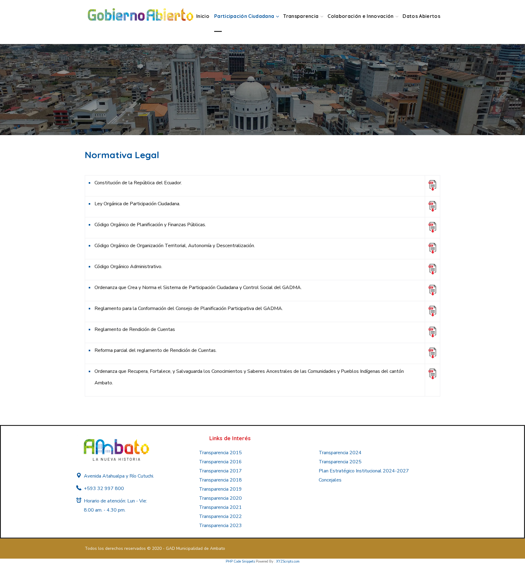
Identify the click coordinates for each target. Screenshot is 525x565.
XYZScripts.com (288, 561)
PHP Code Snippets (240, 561)
